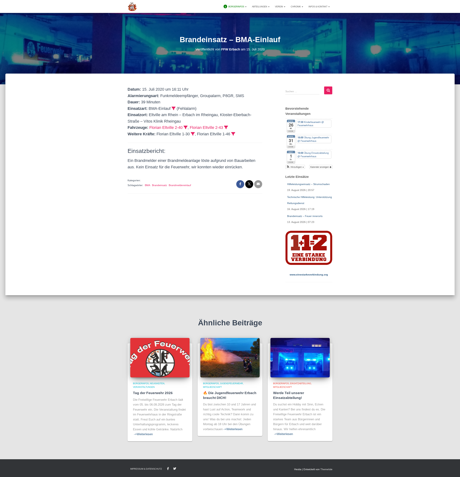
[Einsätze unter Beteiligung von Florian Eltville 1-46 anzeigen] (233, 134)
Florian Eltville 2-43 (206, 127)
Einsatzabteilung (300, 383)
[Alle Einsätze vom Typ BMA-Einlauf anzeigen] (174, 108)
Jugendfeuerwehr (231, 383)
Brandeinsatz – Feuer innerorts (305, 216)
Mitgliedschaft (212, 387)
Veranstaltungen (144, 387)
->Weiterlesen (143, 434)
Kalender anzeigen (320, 166)
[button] (246, 6)
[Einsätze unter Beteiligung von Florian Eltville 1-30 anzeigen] (193, 134)
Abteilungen (260, 6)
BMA (147, 185)
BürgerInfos (141, 383)
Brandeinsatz (159, 185)
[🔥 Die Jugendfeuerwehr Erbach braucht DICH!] (230, 357)
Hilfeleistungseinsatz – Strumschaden (308, 184)
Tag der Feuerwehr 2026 (153, 393)
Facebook (168, 469)
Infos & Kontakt (318, 6)
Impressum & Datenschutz (146, 469)
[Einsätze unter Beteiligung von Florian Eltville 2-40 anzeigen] (186, 127)
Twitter (174, 469)
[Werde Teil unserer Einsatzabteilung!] (300, 357)
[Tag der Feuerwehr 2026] (160, 357)
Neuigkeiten (157, 383)
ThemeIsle (326, 469)
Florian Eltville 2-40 (166, 127)
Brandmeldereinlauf (180, 185)
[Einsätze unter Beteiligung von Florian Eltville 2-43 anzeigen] (226, 127)
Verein (279, 6)
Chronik (296, 6)
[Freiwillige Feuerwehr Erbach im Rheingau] (132, 6)
